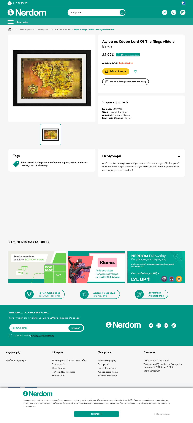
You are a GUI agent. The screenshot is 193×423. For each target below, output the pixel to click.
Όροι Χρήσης (58, 368)
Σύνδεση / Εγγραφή (16, 360)
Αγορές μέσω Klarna (108, 371)
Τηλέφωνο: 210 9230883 (156, 360)
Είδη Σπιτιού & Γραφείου (24, 29)
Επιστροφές (104, 364)
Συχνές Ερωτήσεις (107, 368)
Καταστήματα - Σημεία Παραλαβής (69, 360)
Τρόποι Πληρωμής (107, 360)
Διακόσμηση (43, 29)
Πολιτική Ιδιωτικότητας (63, 371)
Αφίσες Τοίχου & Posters (61, 29)
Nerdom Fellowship (107, 375)
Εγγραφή (75, 328)
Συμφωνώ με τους (34, 335)
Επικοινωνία (58, 375)
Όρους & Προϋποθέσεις (42, 335)
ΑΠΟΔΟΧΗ (96, 414)
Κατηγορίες (22, 22)
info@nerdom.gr (152, 370)
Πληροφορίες (59, 364)
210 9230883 (20, 3)
